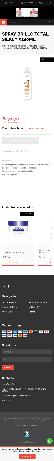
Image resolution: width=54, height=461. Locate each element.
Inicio (4, 46)
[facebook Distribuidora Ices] (8, 286)
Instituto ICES (34, 307)
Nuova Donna (7, 312)
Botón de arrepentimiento (27, 425)
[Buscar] (50, 22)
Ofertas (32, 312)
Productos (32, 46)
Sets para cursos (9, 302)
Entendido (27, 456)
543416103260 (8, 384)
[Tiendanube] (27, 443)
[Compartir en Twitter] (21, 151)
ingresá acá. (45, 421)
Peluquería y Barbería (17, 46)
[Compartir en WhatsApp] (13, 151)
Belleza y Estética (9, 307)
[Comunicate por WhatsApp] (50, 441)
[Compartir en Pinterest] (25, 151)
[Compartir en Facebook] (17, 151)
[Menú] (3, 22)
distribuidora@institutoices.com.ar (16, 396)
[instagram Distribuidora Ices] (4, 286)
